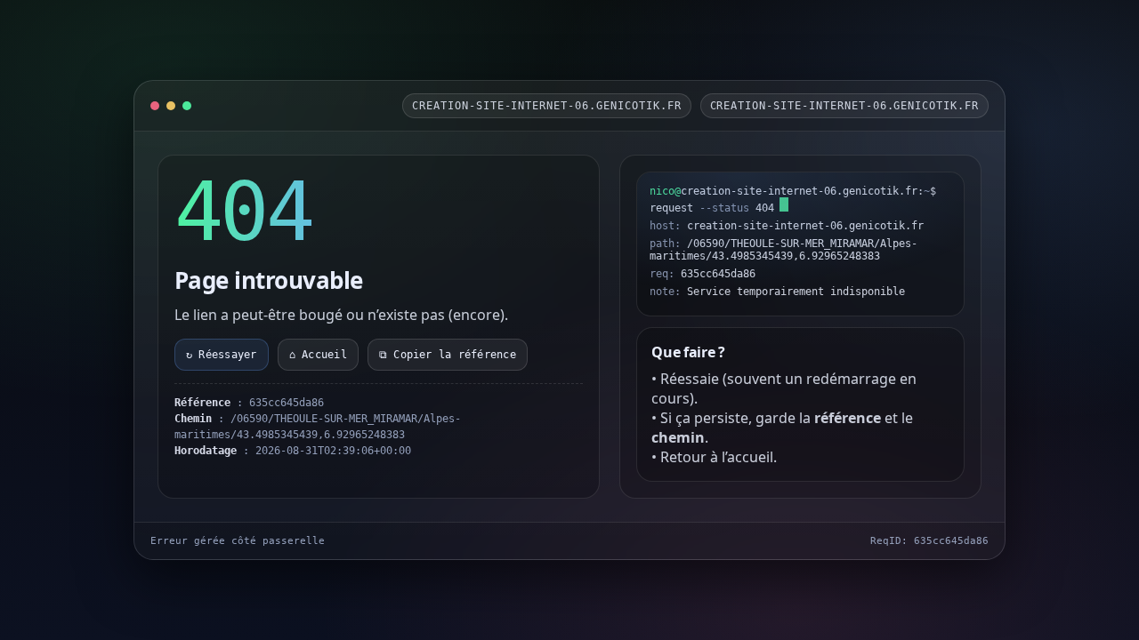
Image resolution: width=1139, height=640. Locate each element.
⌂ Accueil (318, 354)
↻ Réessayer (221, 354)
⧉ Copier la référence (447, 354)
